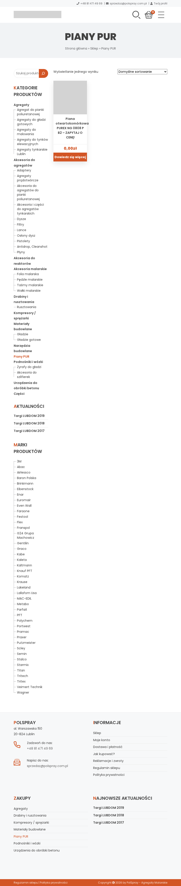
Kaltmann (24, 565)
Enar (20, 494)
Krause (22, 582)
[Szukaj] (43, 73)
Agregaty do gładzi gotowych (31, 121)
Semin (22, 654)
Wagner (23, 692)
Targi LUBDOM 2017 (29, 431)
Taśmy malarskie (30, 285)
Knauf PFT (24, 571)
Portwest (23, 626)
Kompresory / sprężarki (31, 822)
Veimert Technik (29, 687)
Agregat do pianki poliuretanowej (30, 111)
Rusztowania (26, 307)
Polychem (24, 620)
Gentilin (23, 543)
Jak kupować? (104, 754)
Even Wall (24, 505)
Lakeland (23, 587)
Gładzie (22, 334)
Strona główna (76, 48)
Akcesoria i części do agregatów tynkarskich (30, 209)
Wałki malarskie (29, 290)
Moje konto (101, 740)
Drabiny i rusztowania (30, 815)
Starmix (23, 665)
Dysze (21, 219)
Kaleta (22, 560)
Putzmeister (26, 643)
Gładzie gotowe (29, 340)
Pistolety (23, 241)
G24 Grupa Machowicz (25, 535)
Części (19, 393)
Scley (21, 648)
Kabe (21, 554)
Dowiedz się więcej (70, 157)
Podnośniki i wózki (28, 362)
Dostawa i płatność (108, 747)
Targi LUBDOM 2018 (29, 423)
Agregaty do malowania (26, 131)
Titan (21, 670)
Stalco (22, 659)
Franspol (23, 527)
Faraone (23, 511)
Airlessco (23, 472)
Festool (22, 516)
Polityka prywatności (108, 775)
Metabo (23, 604)
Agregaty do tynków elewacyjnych (32, 141)
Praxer (21, 637)
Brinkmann (25, 483)
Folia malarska (28, 274)
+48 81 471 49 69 (91, 3)
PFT (19, 615)
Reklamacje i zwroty (108, 761)
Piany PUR (21, 356)
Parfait (22, 609)
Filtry (20, 224)
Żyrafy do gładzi (29, 367)
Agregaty (21, 105)
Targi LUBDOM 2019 (29, 416)
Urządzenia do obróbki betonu (37, 850)
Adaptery (24, 170)
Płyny (21, 252)
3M (19, 461)
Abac (21, 467)
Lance (21, 230)
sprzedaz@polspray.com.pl (128, 3)
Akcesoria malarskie (30, 269)
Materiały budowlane (30, 829)
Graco (21, 549)
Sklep (94, 48)
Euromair (24, 500)
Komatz (23, 576)
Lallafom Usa (27, 593)
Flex (20, 522)
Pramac (23, 631)
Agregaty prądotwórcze (27, 178)
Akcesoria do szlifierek (27, 374)
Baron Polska (26, 478)
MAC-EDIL (24, 598)
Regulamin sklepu (106, 768)
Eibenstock (25, 489)
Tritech (22, 676)
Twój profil (160, 3)
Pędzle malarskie (30, 279)
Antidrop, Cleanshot (32, 246)
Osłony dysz (26, 235)
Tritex (21, 681)
